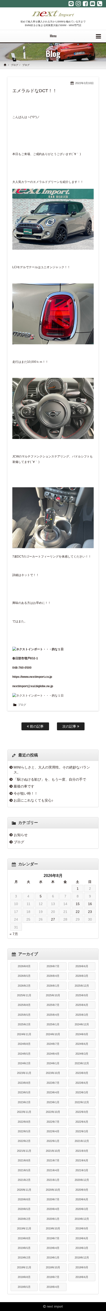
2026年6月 (81, 966)
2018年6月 (81, 1277)
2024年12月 (82, 1024)
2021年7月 (53, 1160)
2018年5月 (24, 1286)
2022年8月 (24, 1121)
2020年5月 (24, 1208)
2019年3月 (81, 1247)
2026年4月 (53, 975)
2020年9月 (81, 1189)
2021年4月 (53, 1170)
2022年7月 (53, 1121)
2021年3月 (81, 1170)
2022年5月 (24, 1131)
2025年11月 (24, 995)
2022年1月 (53, 1140)
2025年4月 (53, 1014)
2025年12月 (82, 985)
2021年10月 (53, 1150)
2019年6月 (81, 1238)
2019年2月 (24, 1257)
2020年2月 (24, 1218)
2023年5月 (24, 1092)
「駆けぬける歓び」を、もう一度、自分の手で (50, 779)
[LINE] (71, 3)
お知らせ (21, 835)
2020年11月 (24, 1189)
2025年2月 (24, 1024)
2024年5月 (24, 1053)
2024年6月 (81, 1043)
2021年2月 (24, 1179)
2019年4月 (53, 1247)
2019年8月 (24, 1238)
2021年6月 (81, 1160)
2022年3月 (81, 1131)
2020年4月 (53, 1208)
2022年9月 (81, 1111)
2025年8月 (24, 1004)
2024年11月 (24, 1034)
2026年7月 (53, 966)
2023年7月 (53, 1082)
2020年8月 (24, 1199)
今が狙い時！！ (26, 793)
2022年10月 (53, 1111)
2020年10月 (53, 1189)
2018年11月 (24, 1267)
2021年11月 (24, 1150)
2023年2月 (24, 1102)
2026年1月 (53, 985)
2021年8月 (24, 1160)
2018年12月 (82, 1257)
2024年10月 (53, 1034)
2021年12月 (82, 1140)
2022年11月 (24, 1111)
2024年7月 (53, 1043)
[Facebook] (85, 3)
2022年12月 (82, 1102)
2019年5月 (24, 1247)
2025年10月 (53, 995)
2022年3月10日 (84, 83)
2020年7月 (53, 1199)
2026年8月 (24, 966)
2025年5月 (24, 1014)
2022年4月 (53, 1131)
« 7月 (14, 934)
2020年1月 (53, 1218)
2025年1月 (53, 1024)
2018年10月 (53, 1267)
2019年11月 (24, 1228)
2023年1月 (53, 1102)
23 (90, 912)
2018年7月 (53, 1277)
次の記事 (69, 726)
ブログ (14, 65)
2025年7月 (53, 1004)
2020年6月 (81, 1199)
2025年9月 (81, 995)
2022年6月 (81, 1121)
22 (78, 912)
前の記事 (36, 726)
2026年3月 (81, 975)
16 (90, 904)
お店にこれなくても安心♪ (33, 800)
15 (78, 904)
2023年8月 (24, 1082)
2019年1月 (53, 1257)
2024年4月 (53, 1053)
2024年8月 (24, 1043)
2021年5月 (24, 1170)
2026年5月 (24, 975)
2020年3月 (81, 1208)
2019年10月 (53, 1228)
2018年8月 (24, 1277)
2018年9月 (81, 1267)
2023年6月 (81, 1082)
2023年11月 (24, 1072)
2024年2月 (24, 1063)
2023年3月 (81, 1092)
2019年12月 (82, 1218)
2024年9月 (81, 1034)
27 (53, 919)
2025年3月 (81, 1014)
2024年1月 (53, 1063)
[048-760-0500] (99, 3)
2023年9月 (81, 1072)
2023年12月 (82, 1063)
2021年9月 (81, 1150)
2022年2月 (24, 1140)
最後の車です (24, 786)
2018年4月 (53, 1286)
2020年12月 (82, 1179)
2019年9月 (81, 1228)
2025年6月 (81, 1004)
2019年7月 (53, 1238)
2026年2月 (24, 985)
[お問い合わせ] (92, 3)
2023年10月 (53, 1072)
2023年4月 (53, 1092)
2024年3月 (81, 1053)
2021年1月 (53, 1179)
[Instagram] (78, 3)
